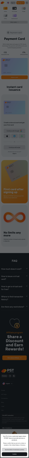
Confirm (14, 454)
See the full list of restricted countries (14, 449)
